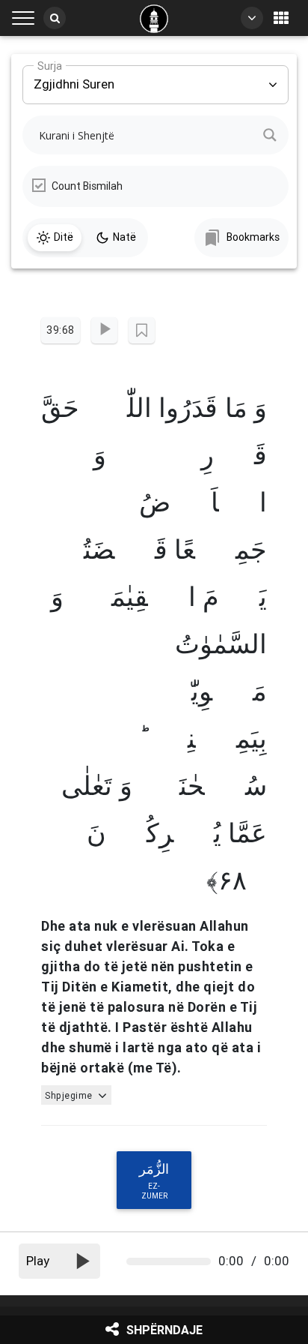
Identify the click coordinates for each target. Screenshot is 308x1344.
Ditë (63, 237)
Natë (124, 237)
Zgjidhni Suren (74, 78)
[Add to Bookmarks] (141, 330)
